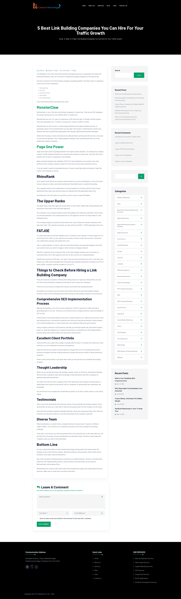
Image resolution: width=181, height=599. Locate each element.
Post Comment (44, 524)
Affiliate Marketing (123, 197)
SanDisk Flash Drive (126, 143)
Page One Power (50, 146)
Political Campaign (123, 282)
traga (116, 143)
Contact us (123, 5)
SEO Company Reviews (124, 301)
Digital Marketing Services (144, 566)
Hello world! (136, 137)
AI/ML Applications (141, 578)
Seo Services (121, 307)
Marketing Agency (123, 270)
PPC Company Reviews (124, 289)
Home (84, 5)
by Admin (41, 70)
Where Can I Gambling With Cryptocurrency (128, 94)
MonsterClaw (47, 107)
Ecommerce (121, 239)
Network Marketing (123, 276)
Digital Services (122, 233)
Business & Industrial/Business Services (127, 211)
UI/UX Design (121, 332)
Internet (120, 257)
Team (114, 5)
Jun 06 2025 (120, 404)
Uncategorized (122, 339)
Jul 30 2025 (120, 394)
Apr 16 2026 (120, 384)
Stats (119, 326)
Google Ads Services (142, 574)
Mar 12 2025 (120, 414)
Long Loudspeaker (126, 161)
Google (119, 251)
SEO (118, 295)
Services (101, 5)
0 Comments (66, 70)
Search (117, 70)
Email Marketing (122, 245)
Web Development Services (144, 558)
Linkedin (120, 264)
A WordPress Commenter (123, 137)
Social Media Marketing (125, 320)
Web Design (121, 345)
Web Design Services (142, 562)
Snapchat (120, 314)
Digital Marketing (123, 218)
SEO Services (139, 570)
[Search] (141, 176)
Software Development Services (146, 582)
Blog (108, 5)
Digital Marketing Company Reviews (126, 225)
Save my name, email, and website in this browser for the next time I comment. (65, 518)
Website (120, 357)
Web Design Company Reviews (127, 351)
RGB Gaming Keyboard (127, 149)
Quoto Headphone (126, 155)
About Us (92, 5)
